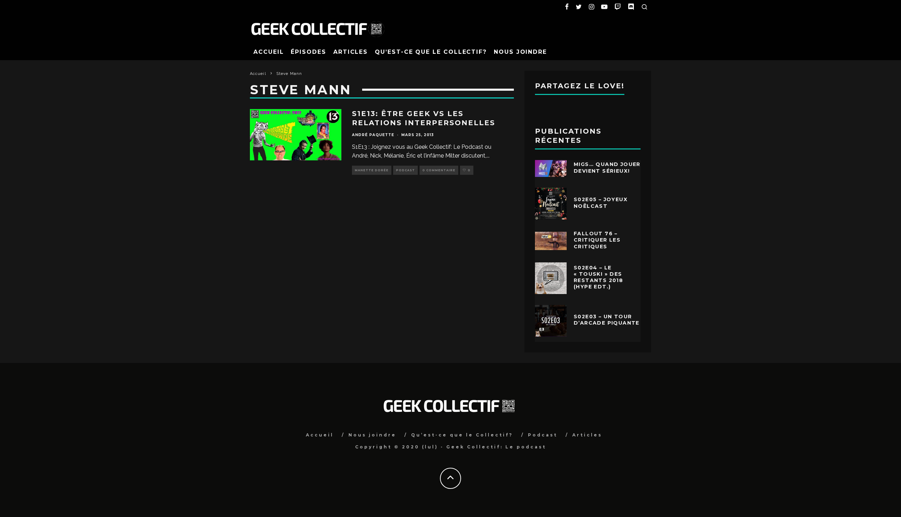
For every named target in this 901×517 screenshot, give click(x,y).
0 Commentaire (438, 170)
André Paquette (373, 135)
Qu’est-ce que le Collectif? (431, 52)
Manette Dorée (372, 170)
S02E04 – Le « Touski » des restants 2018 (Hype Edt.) (598, 277)
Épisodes (308, 52)
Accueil (268, 52)
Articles (350, 52)
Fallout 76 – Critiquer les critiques (597, 239)
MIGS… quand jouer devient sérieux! (607, 167)
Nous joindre (520, 52)
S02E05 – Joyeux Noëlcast (601, 202)
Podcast (405, 170)
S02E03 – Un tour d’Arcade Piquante (606, 319)
